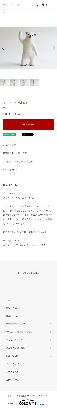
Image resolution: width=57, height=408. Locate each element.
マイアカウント (13, 363)
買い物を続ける (10, 169)
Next (53, 48)
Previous (3, 48)
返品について (9, 144)
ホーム (5, 13)
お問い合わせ (12, 379)
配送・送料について (15, 308)
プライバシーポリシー (16, 339)
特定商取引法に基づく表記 (16, 153)
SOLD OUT (28, 124)
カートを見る (12, 371)
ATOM (15, 355)
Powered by (12, 403)
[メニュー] (52, 4)
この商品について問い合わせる (18, 161)
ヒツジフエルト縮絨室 (12, 4)
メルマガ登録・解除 (15, 347)
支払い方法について (15, 323)
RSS (8, 355)
